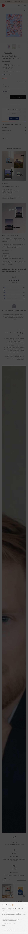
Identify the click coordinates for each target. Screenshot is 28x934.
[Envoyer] (24, 930)
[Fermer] (26, 904)
